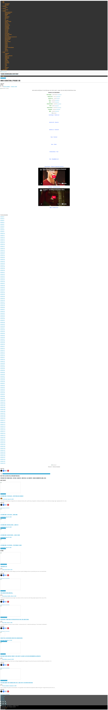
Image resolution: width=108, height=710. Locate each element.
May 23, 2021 (10, 569)
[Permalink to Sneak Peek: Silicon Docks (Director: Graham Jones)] (2, 635)
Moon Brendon (36, 473)
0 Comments (7, 507)
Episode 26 (2, 263)
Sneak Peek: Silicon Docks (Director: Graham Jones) (11, 638)
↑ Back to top (2, 709)
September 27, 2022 (8, 640)
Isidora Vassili (4, 569)
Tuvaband (47, 473)
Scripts (4, 590)
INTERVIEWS (2, 696)
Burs (14, 473)
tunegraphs (5, 564)
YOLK (49, 473)
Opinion (4, 654)
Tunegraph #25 (3, 566)
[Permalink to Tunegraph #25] (10, 563)
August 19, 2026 (8, 547)
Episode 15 (2, 242)
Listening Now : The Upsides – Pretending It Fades (11, 545)
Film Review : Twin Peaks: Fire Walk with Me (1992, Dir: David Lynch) (14, 619)
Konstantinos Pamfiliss (6, 596)
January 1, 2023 (9, 622)
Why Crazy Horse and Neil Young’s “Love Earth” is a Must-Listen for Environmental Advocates (20, 656)
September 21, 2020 (12, 685)
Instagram (57, 100)
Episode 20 (2, 251)
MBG (33, 473)
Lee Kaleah (31, 473)
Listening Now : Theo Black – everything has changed (11, 496)
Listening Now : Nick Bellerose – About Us (9, 524)
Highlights (1, 78)
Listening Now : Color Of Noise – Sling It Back (10, 535)
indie (23, 473)
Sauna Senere (41, 473)
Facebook (59, 94)
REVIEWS (2, 697)
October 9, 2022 (14, 86)
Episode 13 (2, 239)
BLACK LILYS (7, 473)
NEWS (1, 695)
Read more (2, 507)
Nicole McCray (4, 659)
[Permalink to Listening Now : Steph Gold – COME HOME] (2, 512)
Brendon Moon (11, 473)
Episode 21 (2, 253)
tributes (44, 473)
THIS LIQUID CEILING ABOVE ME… (6, 593)
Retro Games (5, 680)
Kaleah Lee (27, 473)
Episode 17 (2, 246)
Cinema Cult (2, 617)
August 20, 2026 (11, 499)
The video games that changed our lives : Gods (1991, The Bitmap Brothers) (16, 682)
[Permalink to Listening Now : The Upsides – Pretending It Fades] (2, 543)
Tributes (4, 78)
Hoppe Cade (20, 473)
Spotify (58, 98)
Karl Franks (4, 622)
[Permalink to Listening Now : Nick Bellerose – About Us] (2, 522)
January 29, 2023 (11, 659)
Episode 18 (2, 248)
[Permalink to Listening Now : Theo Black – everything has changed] (10, 492)
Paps (39, 473)
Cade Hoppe (17, 473)
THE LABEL (2, 698)
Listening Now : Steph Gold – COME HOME (8, 514)
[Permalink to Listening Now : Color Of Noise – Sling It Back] (2, 532)
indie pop (25, 473)
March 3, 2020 (13, 596)
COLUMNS (2, 699)
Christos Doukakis (5, 685)
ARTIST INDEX (3, 700)
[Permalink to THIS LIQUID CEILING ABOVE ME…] (10, 589)
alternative (4, 473)
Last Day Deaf (4, 499)
